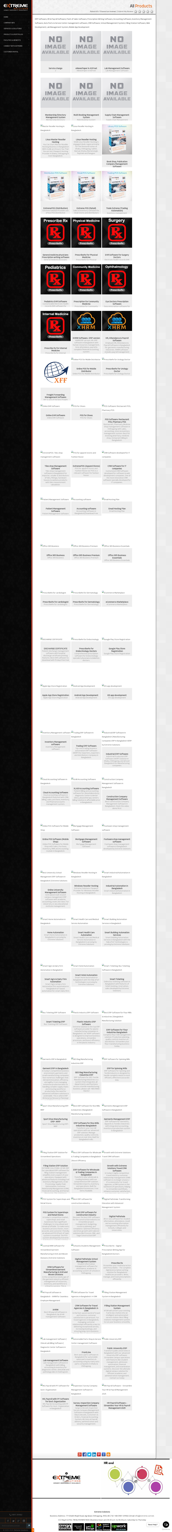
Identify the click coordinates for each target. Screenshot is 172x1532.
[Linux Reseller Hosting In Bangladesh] (86, 128)
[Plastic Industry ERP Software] (86, 1013)
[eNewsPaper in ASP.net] (86, 46)
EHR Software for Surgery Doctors (117, 256)
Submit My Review (125, 11)
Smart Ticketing (117, 979)
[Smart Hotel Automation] (86, 966)
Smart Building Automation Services (117, 933)
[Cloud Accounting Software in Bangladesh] (56, 781)
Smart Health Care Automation (86, 933)
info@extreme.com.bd (144, 1516)
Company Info (9, 22)
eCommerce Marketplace (117, 602)
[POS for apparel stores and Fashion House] (86, 455)
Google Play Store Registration (117, 649)
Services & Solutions (13, 28)
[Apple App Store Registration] (56, 686)
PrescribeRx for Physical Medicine (86, 256)
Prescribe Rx (117, 1263)
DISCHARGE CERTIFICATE (55, 648)
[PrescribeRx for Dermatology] (86, 593)
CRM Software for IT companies (117, 467)
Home (6, 17)
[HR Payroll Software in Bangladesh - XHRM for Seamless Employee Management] (56, 1296)
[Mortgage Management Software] (86, 828)
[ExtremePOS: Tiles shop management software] (56, 455)
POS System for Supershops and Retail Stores (55, 1213)
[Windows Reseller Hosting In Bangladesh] (86, 875)
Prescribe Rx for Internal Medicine (55, 349)
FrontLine (86, 1352)
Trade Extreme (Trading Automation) (117, 209)
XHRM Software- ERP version (86, 338)
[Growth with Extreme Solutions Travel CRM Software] (117, 1155)
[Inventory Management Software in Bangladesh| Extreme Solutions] (117, 186)
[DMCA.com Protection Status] (65, 1527)
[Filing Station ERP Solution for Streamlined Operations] (56, 1155)
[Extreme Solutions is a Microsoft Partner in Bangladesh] (78, 1527)
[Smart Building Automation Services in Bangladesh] (117, 921)
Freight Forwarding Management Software (55, 396)
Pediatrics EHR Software (55, 301)
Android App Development (86, 695)
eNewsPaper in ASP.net (86, 68)
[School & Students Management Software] (86, 1248)
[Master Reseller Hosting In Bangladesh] (56, 128)
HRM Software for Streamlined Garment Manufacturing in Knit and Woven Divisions (55, 1271)
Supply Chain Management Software (117, 116)
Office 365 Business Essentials (117, 556)
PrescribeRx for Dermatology (86, 602)
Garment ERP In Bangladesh (55, 1068)
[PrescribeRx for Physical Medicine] (86, 233)
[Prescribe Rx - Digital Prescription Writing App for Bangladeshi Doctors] (117, 1250)
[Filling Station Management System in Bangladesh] (117, 1294)
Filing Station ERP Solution (55, 1166)
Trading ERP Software (86, 746)
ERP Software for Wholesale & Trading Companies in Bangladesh (86, 1172)
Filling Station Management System (117, 1307)
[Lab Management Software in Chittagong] (117, 46)
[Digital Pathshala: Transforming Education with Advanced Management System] (117, 1203)
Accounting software (86, 509)
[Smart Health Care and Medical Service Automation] (86, 921)
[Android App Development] (86, 686)
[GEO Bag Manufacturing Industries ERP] (86, 1061)
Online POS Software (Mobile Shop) (55, 840)
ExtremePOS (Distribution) (55, 208)
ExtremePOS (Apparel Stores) (86, 466)
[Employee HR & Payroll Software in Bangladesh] (117, 321)
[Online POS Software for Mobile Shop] (56, 828)
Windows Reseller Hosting (86, 886)
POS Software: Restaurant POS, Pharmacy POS (117, 420)
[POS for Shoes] (86, 406)
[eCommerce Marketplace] (117, 593)
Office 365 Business (56, 555)
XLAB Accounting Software (86, 788)
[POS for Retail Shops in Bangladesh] (86, 186)
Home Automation (55, 932)
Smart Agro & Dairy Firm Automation (56, 980)
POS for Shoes (86, 415)
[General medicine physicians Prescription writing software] (56, 233)
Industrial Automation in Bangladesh (117, 887)
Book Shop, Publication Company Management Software (117, 164)
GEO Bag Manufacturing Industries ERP (86, 1073)
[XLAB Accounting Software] (86, 779)
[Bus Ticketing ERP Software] (56, 1013)
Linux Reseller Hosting (86, 139)
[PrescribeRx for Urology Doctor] (117, 360)
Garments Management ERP (117, 1119)
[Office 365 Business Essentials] (117, 546)
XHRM (55, 1310)
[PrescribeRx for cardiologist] (56, 593)
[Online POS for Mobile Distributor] (86, 360)
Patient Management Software (55, 510)
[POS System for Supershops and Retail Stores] (56, 1201)
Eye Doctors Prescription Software (117, 302)
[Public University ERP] (117, 1339)
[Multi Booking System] (86, 93)
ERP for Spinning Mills (117, 1068)
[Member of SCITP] (103, 1527)
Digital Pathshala (117, 1216)
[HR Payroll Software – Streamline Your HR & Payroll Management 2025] (117, 1390)
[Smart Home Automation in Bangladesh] (56, 921)
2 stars (139, 11)
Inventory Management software (55, 743)
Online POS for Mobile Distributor (86, 370)
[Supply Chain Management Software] (117, 93)
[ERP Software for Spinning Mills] (117, 1059)
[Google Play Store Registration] (117, 639)
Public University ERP (117, 1348)
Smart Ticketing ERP (55, 1022)
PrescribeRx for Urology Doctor (117, 370)
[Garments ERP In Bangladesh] (56, 1059)
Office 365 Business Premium (86, 555)
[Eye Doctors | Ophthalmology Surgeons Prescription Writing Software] (117, 279)
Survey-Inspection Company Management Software (86, 1404)
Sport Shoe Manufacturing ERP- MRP (55, 1120)
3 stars (143, 11)
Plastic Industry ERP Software (86, 1023)
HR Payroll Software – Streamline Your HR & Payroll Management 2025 (117, 1405)
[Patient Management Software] (56, 499)
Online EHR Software (55, 415)
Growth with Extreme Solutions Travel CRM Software (117, 1168)
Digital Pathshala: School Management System (86, 1260)
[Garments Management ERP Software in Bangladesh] (117, 1108)
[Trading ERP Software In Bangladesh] (86, 735)
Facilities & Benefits (12, 40)
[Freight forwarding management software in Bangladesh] (56, 373)
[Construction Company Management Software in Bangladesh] (117, 783)
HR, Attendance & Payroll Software (117, 339)
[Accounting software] (86, 499)
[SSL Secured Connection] (90, 1527)
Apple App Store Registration (55, 695)
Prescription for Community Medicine (86, 302)
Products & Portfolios (13, 34)
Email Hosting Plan (117, 509)
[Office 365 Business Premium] (86, 546)
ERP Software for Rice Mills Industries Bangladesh (86, 1124)
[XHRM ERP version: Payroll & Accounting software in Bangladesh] (86, 321)
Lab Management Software (117, 68)
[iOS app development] (117, 686)
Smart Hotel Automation (86, 975)
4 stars (147, 11)
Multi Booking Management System (86, 116)
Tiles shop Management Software (55, 467)
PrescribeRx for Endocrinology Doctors (86, 649)
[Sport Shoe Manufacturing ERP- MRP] (56, 1108)
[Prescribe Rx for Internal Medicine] (56, 326)
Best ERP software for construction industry (86, 1213)
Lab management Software (55, 1360)
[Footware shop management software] (117, 828)
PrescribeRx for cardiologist (55, 602)
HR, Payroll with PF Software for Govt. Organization (55, 1400)
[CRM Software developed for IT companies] (117, 455)
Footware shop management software (117, 840)
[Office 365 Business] (56, 546)
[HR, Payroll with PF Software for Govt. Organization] (56, 1388)
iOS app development (117, 695)
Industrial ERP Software (117, 754)
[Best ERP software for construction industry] (86, 1201)
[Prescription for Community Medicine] (86, 279)
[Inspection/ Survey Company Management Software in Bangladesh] (86, 1390)
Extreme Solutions (21, 1530)
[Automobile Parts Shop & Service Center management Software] (86, 1341)
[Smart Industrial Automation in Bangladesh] (117, 875)
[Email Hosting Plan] (117, 499)
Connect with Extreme (13, 46)
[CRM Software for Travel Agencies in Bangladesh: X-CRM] (86, 1294)
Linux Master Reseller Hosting (56, 140)
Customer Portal (11, 51)
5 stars (151, 11)
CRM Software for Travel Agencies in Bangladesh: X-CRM (86, 1308)
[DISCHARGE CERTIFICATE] (56, 639)
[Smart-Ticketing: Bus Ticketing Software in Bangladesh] (117, 968)
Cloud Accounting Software (55, 792)
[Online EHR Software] (56, 406)
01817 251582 (17, 1514)
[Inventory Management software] (56, 733)
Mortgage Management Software (86, 840)
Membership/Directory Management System (55, 116)
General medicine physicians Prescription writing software (55, 256)
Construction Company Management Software (117, 797)
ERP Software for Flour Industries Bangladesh (117, 1031)
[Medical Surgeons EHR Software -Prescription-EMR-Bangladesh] (117, 233)
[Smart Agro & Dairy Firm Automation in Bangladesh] (56, 968)
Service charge (55, 68)
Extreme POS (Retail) (86, 208)
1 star (135, 11)
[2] (56, 46)
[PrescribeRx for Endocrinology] (86, 639)
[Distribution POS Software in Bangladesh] (56, 186)
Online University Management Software (55, 891)
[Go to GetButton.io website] (166, 1529)
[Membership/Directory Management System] (56, 93)
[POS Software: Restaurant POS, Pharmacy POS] (117, 408)
